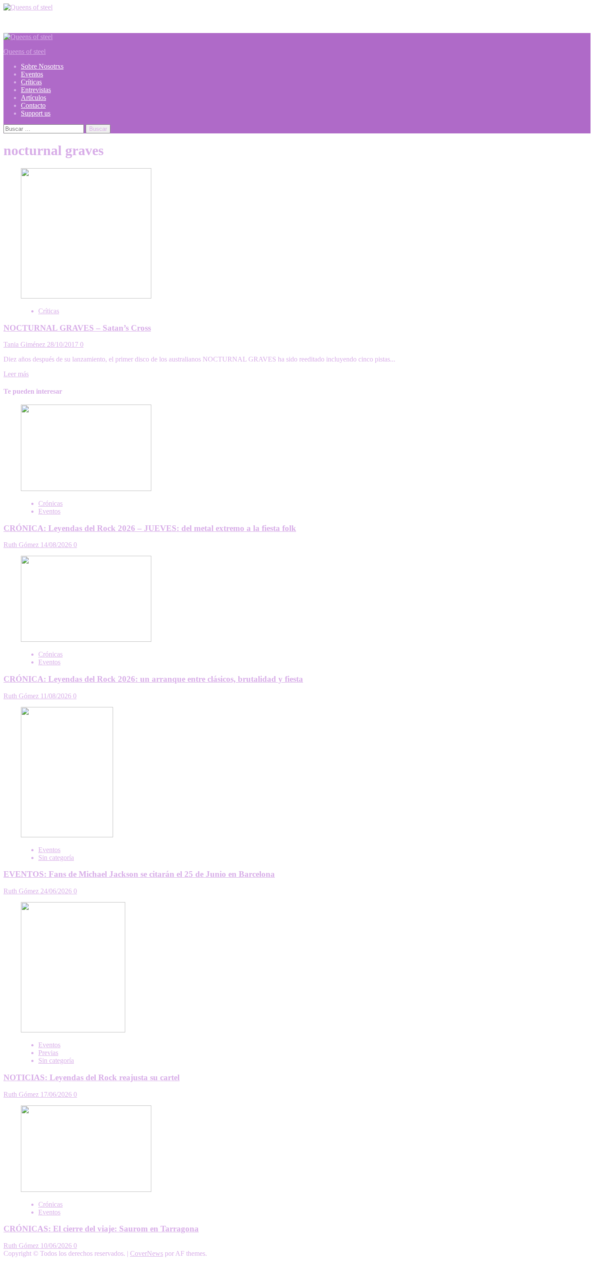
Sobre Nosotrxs (42, 66)
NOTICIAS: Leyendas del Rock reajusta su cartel (91, 1077)
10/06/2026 (56, 1245)
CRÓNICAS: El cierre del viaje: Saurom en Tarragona (101, 1228)
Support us (35, 113)
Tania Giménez (25, 344)
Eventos (32, 74)
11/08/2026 (56, 696)
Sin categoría (56, 857)
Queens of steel (24, 51)
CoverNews (146, 1253)
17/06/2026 (56, 1094)
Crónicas (50, 503)
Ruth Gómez (21, 544)
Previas (48, 1052)
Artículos (33, 97)
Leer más (16, 374)
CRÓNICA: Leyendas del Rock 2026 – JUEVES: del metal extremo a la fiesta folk (149, 528)
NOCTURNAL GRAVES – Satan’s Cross (77, 327)
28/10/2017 (63, 344)
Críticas (31, 82)
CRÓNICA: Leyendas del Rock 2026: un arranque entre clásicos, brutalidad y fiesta (153, 679)
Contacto (33, 105)
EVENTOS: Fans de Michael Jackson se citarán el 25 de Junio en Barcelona (139, 874)
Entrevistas (36, 89)
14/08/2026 (56, 544)
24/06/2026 (56, 891)
